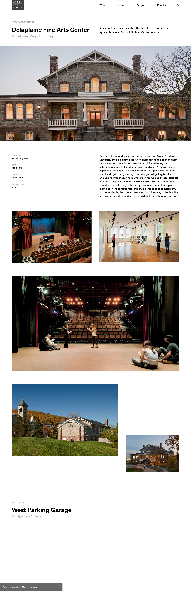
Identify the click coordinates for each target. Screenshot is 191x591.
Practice (162, 5)
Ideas (121, 5)
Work (102, 5)
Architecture (26, 22)
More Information (29, 587)
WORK (14, 22)
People (141, 5)
